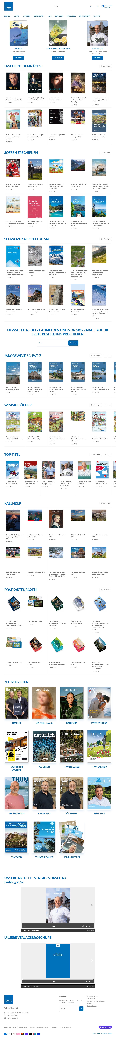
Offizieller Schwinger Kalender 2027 (13, 573)
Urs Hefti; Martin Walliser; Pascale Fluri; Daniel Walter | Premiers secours (15, 272)
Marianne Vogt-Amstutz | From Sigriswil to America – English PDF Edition (100, 186)
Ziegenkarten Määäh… (35, 621)
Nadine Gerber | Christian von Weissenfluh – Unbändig (79, 100)
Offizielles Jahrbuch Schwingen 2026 (77, 136)
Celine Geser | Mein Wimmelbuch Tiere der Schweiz (57, 439)
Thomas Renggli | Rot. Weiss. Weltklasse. (13, 185)
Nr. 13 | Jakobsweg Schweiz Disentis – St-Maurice (78, 389)
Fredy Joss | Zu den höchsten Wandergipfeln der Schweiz (57, 272)
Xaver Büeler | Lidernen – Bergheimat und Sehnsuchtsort (100, 272)
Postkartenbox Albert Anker (35, 663)
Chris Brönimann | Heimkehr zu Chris (55, 99)
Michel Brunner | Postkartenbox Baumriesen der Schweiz (14, 623)
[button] (106, 6)
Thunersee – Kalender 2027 (78, 573)
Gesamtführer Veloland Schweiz (101, 483)
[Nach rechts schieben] (110, 355)
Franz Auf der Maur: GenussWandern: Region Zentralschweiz (100, 223)
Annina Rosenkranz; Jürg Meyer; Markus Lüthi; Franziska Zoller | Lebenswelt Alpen (79, 273)
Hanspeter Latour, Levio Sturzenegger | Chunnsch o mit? (100, 100)
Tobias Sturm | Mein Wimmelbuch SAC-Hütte (14, 438)
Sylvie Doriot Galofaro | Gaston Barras (35, 185)
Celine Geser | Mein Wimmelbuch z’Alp (34, 438)
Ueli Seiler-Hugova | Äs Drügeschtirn (35, 222)
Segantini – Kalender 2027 (36, 572)
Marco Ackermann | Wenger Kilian (48, 483)
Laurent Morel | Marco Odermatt (11, 483)
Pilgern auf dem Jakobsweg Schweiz (12, 388)
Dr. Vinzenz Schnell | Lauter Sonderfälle (99, 136)
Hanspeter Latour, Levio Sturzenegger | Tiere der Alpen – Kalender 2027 (57, 574)
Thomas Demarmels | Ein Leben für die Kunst (36, 136)
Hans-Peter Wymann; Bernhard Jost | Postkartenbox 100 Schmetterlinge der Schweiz (100, 625)
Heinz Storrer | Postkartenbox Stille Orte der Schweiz (57, 623)
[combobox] (73, 6)
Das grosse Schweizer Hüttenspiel (78, 311)
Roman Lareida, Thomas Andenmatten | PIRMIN (14, 99)
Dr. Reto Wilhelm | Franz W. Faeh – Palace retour (66, 484)
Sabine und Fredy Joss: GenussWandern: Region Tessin (79, 223)
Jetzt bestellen (18, 57)
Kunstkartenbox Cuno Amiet (78, 663)
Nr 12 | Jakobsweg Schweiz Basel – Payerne (100, 388)
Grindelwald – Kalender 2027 (78, 536)
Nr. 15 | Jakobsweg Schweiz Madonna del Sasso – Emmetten (35, 389)
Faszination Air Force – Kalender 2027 (35, 536)
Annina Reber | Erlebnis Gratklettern (14, 311)
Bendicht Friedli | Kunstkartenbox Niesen (57, 663)
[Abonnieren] (81, 1008)
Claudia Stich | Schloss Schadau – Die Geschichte (15, 222)
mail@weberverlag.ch (12, 1018)
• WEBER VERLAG (100, 1033)
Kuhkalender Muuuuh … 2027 (100, 536)
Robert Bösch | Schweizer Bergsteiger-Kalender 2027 (14, 537)
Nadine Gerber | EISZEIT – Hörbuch (57, 136)
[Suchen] (91, 6)
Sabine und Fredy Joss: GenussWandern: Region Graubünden (57, 223)
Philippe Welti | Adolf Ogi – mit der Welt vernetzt (36, 99)
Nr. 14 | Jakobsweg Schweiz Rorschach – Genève (56, 389)
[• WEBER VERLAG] (8, 1003)
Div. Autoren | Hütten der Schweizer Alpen (36, 311)
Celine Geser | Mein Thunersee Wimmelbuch (100, 438)
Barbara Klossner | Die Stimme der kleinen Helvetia (13, 137)
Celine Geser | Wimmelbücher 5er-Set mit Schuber (79, 439)
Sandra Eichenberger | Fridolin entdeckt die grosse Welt (56, 186)
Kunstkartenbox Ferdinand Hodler (76, 622)
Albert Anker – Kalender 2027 (57, 536)
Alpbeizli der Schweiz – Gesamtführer (31, 483)
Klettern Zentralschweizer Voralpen (36, 271)
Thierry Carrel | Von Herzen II (84, 483)
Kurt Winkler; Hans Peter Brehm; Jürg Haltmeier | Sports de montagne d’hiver (100, 313)
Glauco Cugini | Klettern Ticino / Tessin (57, 311)
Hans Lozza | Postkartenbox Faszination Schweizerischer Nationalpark (101, 665)
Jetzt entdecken (58, 57)
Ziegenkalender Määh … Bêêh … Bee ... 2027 (100, 573)
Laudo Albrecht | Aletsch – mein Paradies (79, 185)
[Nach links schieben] (105, 355)
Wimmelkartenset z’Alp (14, 662)
